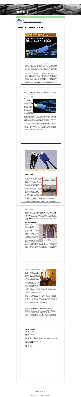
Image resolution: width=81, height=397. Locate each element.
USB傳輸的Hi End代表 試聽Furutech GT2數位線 (29, 27)
